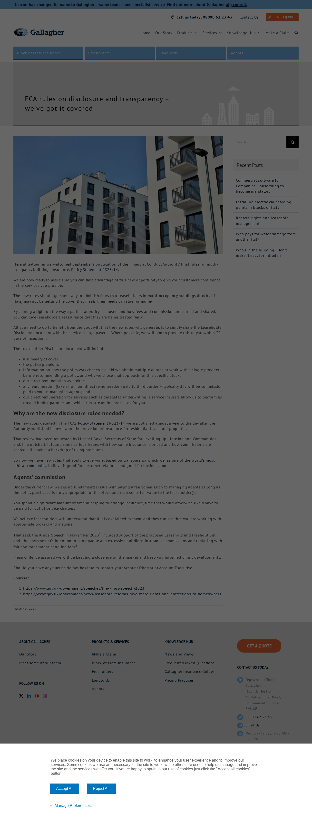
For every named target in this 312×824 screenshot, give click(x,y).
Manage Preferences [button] (73, 805)
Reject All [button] (101, 788)
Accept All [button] (64, 788)
